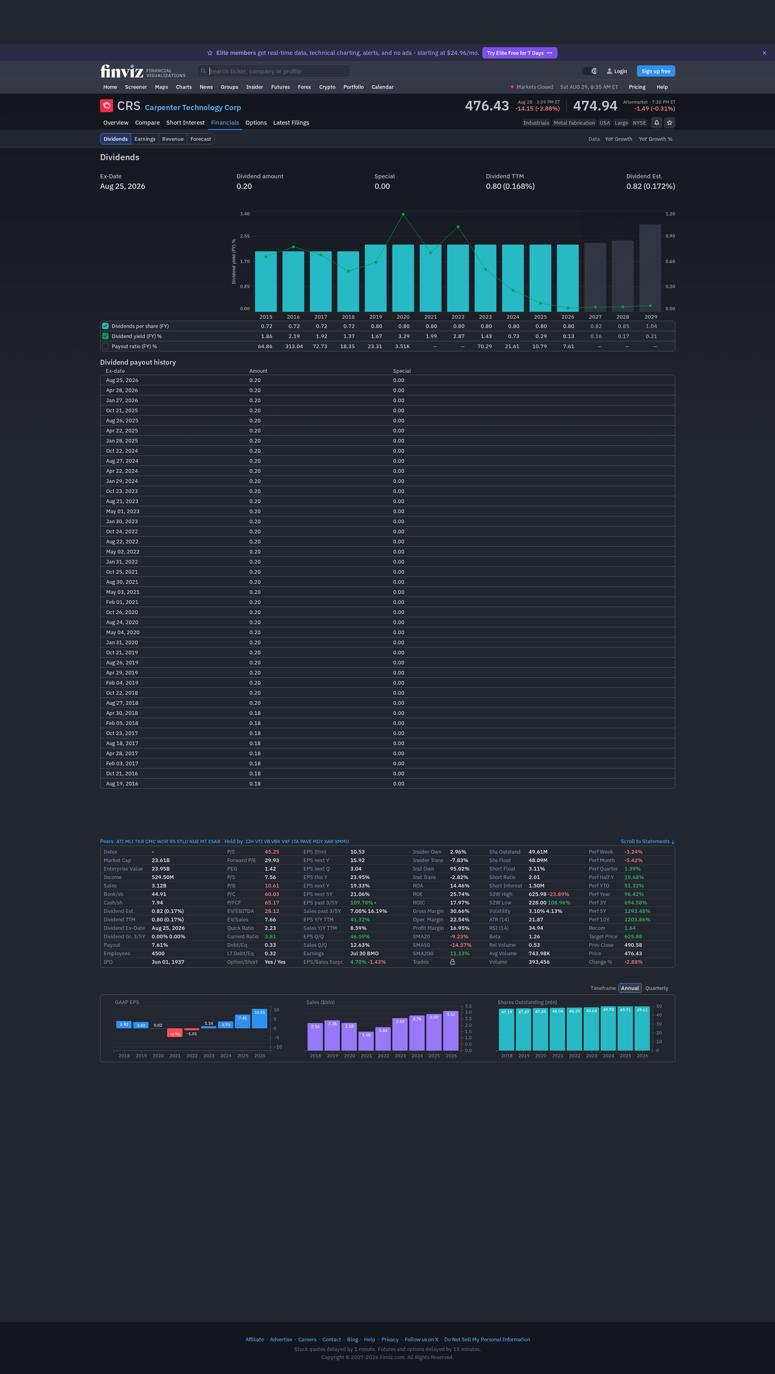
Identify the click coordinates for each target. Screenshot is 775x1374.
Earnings (314, 953)
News (206, 87)
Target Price (603, 936)
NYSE (639, 122)
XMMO (342, 841)
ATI (120, 841)
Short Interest (185, 122)
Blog (352, 1339)
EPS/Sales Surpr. (324, 961)
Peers (106, 841)
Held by (233, 841)
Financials (225, 122)
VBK (276, 841)
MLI (129, 841)
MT (203, 841)
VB (267, 841)
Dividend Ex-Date (124, 928)
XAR (328, 841)
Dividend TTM (120, 919)
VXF (286, 841)
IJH (250, 841)
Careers (307, 1339)
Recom (597, 928)
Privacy (390, 1339)
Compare (147, 122)
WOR (162, 841)
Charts (184, 87)
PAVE (306, 841)
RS (173, 841)
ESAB (214, 841)
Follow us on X (421, 1339)
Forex (304, 87)
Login (620, 71)
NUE (194, 841)
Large (621, 122)
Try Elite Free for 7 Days (515, 53)
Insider (254, 87)
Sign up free (656, 71)
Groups (229, 87)
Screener (136, 87)
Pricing (637, 87)
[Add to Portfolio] (669, 122)
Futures (280, 87)
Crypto (327, 87)
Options (256, 122)
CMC (150, 841)
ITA (295, 841)
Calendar (383, 87)
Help (662, 87)
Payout (112, 945)
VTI (259, 841)
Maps (161, 87)
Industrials (536, 122)
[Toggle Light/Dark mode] (590, 71)
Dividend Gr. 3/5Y (124, 936)
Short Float (502, 868)
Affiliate (254, 1339)
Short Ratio (502, 877)
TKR (139, 841)
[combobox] (273, 71)
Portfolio (354, 87)
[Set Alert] (656, 122)
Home (110, 87)
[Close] (764, 53)
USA (605, 122)
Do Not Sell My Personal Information (487, 1339)
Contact (332, 1339)
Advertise (281, 1339)
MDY (318, 841)
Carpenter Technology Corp (193, 107)
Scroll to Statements (645, 841)
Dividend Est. (119, 911)
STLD (182, 841)
